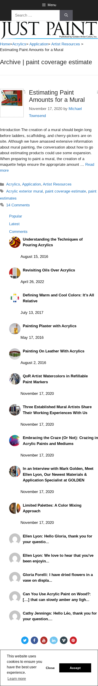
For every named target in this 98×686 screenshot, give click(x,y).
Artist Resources (65, 44)
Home (5, 44)
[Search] (66, 15)
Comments (18, 231)
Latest (14, 224)
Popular (15, 216)
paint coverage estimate (65, 191)
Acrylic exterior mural (24, 191)
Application (38, 44)
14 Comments (18, 205)
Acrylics (19, 44)
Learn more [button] (17, 679)
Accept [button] (75, 668)
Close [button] (50, 668)
